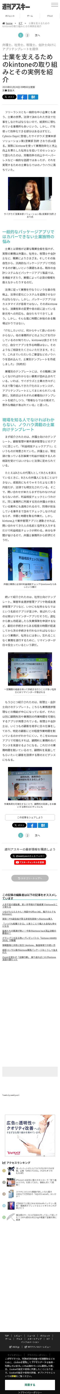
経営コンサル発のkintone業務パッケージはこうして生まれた (30, 951)
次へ (37, 35)
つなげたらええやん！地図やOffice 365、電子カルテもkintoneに (29, 912)
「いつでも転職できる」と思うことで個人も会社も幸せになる (29, 924)
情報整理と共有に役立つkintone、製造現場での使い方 (28, 945)
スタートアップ (50, 15)
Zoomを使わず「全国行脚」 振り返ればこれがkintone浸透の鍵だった (29, 958)
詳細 (14, 1376)
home (9, 23)
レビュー (18, 1335)
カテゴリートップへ (31, 878)
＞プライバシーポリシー (30, 1392)
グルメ (30, 15)
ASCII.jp (16, 1346)
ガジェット (45, 1335)
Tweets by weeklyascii (10, 1095)
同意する (30, 1384)
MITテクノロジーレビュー (39, 1346)
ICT (20, 23)
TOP (7, 1335)
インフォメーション (30, 1341)
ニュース (31, 1335)
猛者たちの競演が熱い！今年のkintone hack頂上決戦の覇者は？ (29, 932)
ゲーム (10, 15)
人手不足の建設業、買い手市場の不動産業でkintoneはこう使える (30, 905)
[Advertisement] (30, 991)
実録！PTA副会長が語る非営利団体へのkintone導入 (27, 919)
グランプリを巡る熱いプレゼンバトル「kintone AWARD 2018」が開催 (29, 939)
